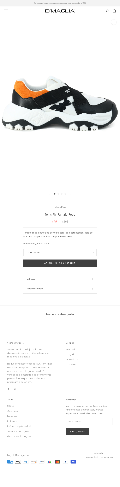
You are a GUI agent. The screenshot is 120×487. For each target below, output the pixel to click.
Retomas (12, 421)
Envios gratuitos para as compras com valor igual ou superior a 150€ (60, 3)
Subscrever (77, 431)
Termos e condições (18, 431)
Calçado (70, 354)
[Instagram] (15, 389)
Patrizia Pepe (60, 207)
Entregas (31, 279)
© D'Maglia (98, 453)
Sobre (10, 405)
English (10, 455)
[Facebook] (8, 389)
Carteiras (71, 364)
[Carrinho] (114, 10)
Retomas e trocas (35, 288)
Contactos (13, 411)
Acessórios (72, 359)
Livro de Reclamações (19, 436)
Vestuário (71, 349)
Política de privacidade (19, 426)
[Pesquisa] (107, 10)
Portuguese (22, 455)
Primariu (108, 457)
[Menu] (6, 11)
